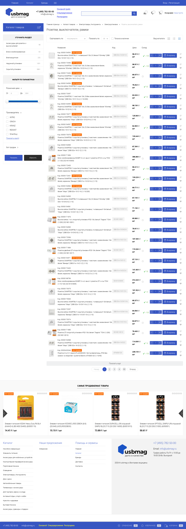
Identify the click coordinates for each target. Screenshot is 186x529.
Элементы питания (10, 453)
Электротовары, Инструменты (14, 475)
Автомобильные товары (12, 483)
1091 (38, 63)
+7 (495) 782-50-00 (45, 11)
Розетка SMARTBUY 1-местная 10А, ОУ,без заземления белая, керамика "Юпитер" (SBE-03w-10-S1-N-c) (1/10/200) (85, 97)
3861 (38, 69)
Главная (15, 3)
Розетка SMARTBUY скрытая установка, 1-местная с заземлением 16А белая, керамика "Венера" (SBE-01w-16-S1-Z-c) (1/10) (84, 241)
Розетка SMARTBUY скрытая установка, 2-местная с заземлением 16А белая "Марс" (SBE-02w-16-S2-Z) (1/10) (84, 344)
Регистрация (174, 3)
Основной (43, 525)
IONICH (13, 122)
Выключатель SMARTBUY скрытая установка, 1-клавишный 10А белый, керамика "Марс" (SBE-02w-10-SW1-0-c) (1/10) (84, 303)
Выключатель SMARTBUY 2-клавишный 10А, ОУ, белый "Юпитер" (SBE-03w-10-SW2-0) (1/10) (84, 200)
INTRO (12, 117)
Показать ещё (115, 363)
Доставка (79, 462)
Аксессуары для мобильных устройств (17, 457)
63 (39, 52)
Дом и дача (7, 479)
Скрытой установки (13, 69)
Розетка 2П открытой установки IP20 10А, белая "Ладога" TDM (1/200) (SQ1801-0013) (84, 334)
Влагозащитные (12, 58)
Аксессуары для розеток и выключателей (16, 44)
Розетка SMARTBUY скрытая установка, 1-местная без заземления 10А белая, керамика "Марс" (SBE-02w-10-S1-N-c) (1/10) (85, 323)
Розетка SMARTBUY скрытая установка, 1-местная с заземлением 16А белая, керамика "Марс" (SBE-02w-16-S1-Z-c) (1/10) (84, 292)
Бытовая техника (9, 505)
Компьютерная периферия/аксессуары (18, 462)
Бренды (44, 3)
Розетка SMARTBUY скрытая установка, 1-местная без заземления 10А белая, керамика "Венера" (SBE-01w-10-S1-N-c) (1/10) (85, 169)
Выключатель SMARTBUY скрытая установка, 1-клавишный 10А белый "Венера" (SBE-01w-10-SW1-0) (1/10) (84, 87)
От (7, 93)
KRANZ (12, 126)
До (21, 93)
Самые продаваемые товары (93, 385)
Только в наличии (121, 39)
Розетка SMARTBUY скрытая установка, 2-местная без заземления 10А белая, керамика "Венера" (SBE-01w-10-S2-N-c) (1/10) (85, 180)
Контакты (79, 466)
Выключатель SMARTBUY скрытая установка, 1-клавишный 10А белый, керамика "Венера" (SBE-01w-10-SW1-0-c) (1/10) (84, 313)
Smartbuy (13, 134)
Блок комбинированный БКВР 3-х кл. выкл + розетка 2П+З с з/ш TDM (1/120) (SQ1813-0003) (84, 159)
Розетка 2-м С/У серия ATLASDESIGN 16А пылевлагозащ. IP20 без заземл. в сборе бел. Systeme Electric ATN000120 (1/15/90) (82, 354)
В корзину (171, 55)
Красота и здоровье (10, 500)
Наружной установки (14, 63)
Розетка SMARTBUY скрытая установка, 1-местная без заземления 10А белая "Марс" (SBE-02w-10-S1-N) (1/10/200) (85, 190)
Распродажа (62, 17)
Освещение (7, 470)
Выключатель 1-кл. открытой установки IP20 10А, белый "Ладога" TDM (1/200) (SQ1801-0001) (84, 221)
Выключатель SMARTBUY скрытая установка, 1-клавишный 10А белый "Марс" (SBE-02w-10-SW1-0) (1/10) (84, 210)
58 (39, 45)
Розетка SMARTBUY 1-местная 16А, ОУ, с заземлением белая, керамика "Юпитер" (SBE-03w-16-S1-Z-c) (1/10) (85, 77)
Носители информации (11, 449)
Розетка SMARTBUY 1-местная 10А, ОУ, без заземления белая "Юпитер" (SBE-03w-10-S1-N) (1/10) (84, 128)
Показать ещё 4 (12, 138)
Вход (165, 3)
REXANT (13, 130)
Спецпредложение (64, 13)
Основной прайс (63, 9)
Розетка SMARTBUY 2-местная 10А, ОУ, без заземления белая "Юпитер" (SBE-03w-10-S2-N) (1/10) (84, 108)
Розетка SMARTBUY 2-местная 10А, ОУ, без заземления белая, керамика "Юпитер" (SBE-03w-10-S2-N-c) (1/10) (81, 67)
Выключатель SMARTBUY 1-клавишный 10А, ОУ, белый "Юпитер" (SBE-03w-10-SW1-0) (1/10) (84, 56)
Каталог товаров (15, 27)
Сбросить (32, 158)
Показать (13, 158)
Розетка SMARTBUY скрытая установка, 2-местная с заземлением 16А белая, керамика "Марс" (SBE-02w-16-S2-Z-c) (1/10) (84, 138)
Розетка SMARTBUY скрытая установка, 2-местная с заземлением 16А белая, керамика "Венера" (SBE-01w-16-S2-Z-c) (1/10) (84, 272)
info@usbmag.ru (47, 14)
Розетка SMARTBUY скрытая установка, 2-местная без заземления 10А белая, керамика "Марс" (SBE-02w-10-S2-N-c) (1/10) (85, 118)
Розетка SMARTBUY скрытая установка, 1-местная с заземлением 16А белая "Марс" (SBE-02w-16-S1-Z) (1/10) (84, 149)
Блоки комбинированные (15, 52)
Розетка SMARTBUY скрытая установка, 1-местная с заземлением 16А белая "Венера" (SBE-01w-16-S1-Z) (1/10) (84, 262)
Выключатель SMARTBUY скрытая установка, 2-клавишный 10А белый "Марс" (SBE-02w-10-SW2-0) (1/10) (84, 231)
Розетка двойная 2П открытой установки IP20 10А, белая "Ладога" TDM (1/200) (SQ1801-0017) (84, 251)
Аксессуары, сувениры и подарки (15, 509)
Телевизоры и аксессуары (13, 488)
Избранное (43, 449)
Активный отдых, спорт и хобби (14, 496)
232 (39, 58)
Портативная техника (11, 466)
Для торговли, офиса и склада (14, 492)
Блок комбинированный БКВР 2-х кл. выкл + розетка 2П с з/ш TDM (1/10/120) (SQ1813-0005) (83, 282)
